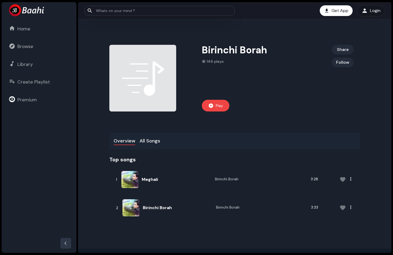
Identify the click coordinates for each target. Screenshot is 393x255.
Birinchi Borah (226, 179)
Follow (342, 62)
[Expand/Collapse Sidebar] (65, 243)
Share (343, 49)
